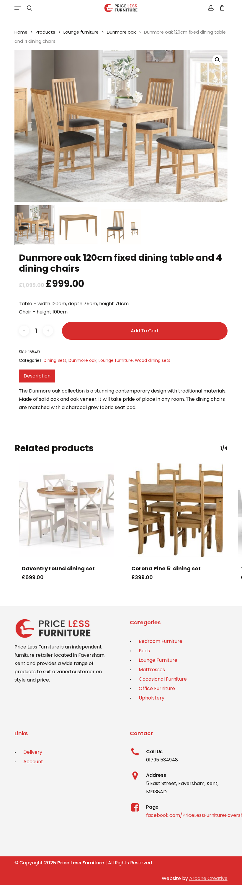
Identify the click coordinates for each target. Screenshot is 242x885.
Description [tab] (37, 375)
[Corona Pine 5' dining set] (176, 510)
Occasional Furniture (163, 679)
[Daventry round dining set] (66, 510)
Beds (144, 650)
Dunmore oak (121, 32)
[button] (17, 8)
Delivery (32, 752)
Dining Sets (55, 360)
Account (33, 761)
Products (45, 32)
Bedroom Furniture (160, 641)
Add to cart (145, 330)
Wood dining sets (152, 360)
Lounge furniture (81, 32)
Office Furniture (157, 688)
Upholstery (151, 697)
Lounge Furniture (158, 660)
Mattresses (152, 669)
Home (20, 32)
